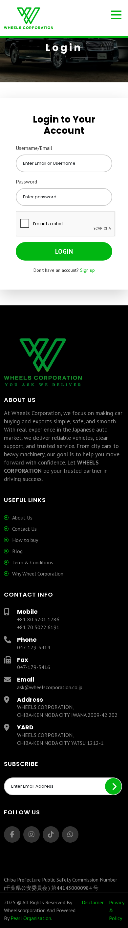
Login (64, 251)
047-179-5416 (33, 667)
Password (26, 181)
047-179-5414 (33, 647)
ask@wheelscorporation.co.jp (49, 687)
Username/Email (34, 148)
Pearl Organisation (31, 918)
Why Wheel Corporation (37, 573)
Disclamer (93, 902)
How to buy (25, 540)
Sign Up (113, 786)
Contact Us (24, 528)
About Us (22, 517)
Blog (17, 551)
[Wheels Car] (64, 18)
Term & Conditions (32, 562)
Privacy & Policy (116, 910)
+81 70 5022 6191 (38, 627)
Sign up (87, 270)
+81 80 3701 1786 (38, 619)
